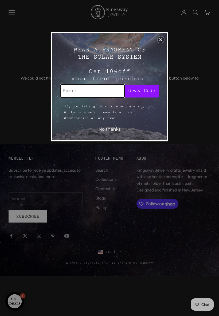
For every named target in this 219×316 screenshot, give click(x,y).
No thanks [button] (109, 129)
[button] (161, 39)
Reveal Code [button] (141, 90)
